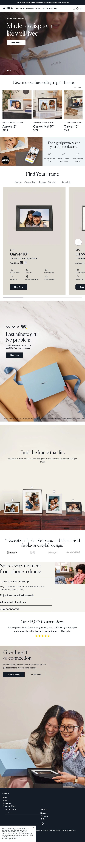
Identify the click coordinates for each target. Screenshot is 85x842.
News (4, 797)
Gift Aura (38, 8)
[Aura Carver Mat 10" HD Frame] (47, 104)
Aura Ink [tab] (66, 182)
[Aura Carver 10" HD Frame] (34, 218)
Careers (5, 800)
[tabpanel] (34, 241)
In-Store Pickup (48, 8)
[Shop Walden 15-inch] (32, 487)
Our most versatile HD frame (12, 122)
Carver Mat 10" (43, 126)
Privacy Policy (23, 835)
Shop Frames (20, 8)
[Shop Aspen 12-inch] (54, 491)
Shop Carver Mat (18, 50)
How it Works (30, 8)
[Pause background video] (2, 14)
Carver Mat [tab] (30, 182)
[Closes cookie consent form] (33, 828)
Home (43, 813)
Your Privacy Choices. (9, 838)
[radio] (21, 263)
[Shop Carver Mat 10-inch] (12, 500)
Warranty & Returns (69, 830)
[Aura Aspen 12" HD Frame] (17, 104)
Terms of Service (42, 830)
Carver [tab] (18, 182)
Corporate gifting (8, 806)
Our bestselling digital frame (43, 122)
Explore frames (14, 674)
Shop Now (18, 287)
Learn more (36, 674)
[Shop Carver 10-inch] (73, 500)
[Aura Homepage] (8, 8)
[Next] (78, 242)
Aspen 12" (9, 126)
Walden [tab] (52, 182)
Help (55, 8)
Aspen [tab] (42, 182)
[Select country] (77, 8)
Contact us (6, 803)
